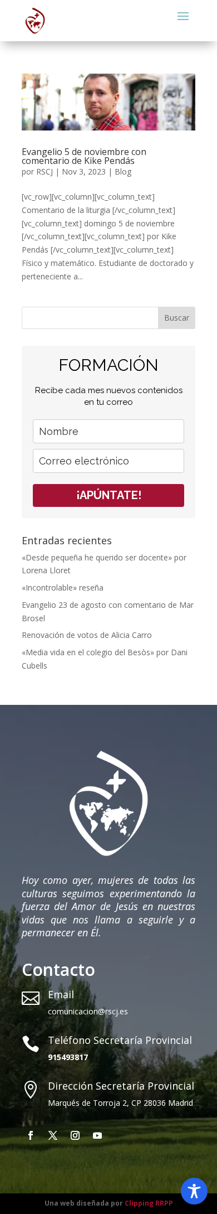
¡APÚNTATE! (108, 495)
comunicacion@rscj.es (88, 1011)
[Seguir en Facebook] (31, 1135)
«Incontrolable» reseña (62, 587)
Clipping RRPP (149, 1203)
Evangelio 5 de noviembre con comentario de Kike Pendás (84, 156)
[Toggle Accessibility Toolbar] (194, 1191)
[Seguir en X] (53, 1135)
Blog (123, 171)
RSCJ (44, 171)
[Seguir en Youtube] (97, 1135)
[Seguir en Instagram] (75, 1135)
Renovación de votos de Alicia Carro (87, 635)
